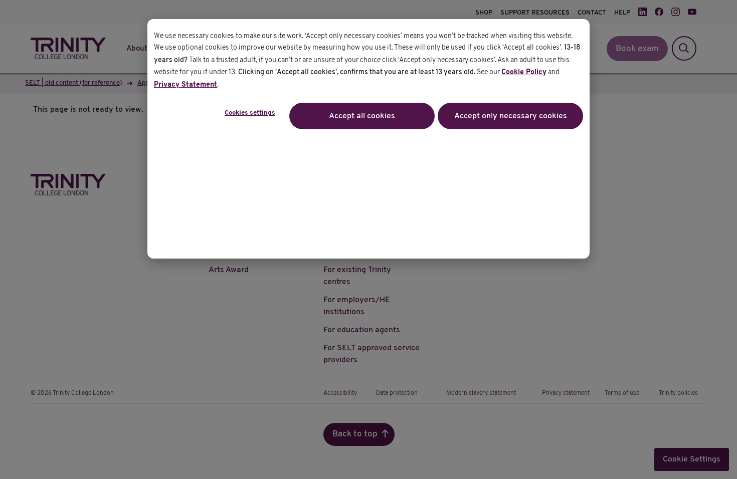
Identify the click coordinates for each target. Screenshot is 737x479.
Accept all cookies (362, 116)
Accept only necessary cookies (510, 116)
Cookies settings (250, 113)
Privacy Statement (185, 85)
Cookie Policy (523, 72)
